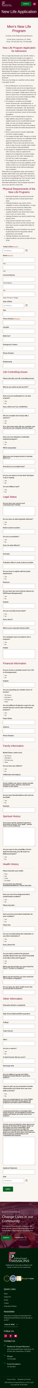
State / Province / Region (10, 297)
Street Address (7, 283)
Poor (6, 874)
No (5, 403)
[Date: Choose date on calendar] (26, 1180)
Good (6, 878)
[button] (34, 3)
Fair (6, 876)
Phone (10, 1356)
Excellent (7, 880)
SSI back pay (9, 699)
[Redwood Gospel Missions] (5, 1345)
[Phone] (5, 1355)
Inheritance (8, 697)
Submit (8, 1189)
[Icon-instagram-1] (5, 1336)
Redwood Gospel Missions (18, 1347)
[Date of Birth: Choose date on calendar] (26, 305)
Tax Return (8, 695)
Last (4, 271)
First (4, 263)
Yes (6, 401)
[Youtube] (15, 1336)
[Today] (26, 250)
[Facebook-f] (10, 1336)
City (4, 290)
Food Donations (14, 1364)
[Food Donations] (5, 1363)
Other (6, 701)
